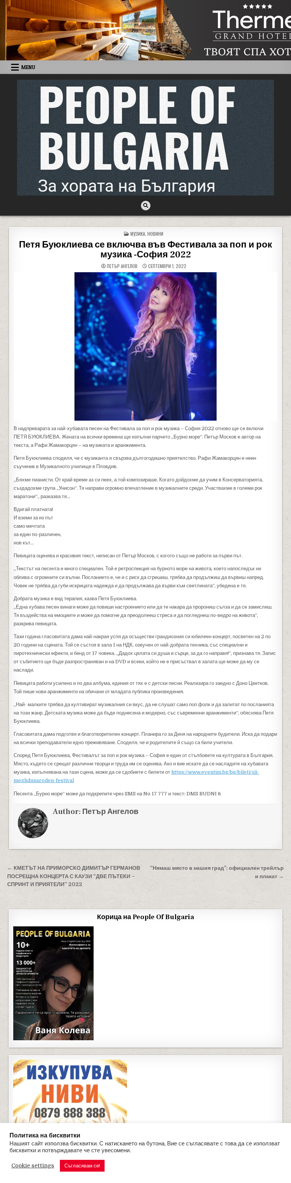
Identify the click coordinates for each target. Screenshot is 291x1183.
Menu (28, 67)
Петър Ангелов (122, 266)
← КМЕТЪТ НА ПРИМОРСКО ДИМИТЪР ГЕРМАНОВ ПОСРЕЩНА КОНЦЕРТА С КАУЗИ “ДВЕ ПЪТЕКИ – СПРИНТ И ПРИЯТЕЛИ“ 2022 (73, 876)
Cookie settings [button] (32, 1165)
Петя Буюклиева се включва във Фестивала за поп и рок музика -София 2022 (145, 249)
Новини (155, 233)
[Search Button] (145, 205)
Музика (137, 233)
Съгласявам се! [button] (82, 1166)
